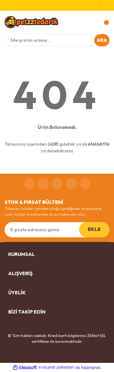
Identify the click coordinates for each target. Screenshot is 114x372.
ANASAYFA (98, 144)
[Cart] (103, 22)
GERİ (53, 144)
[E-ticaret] (56, 367)
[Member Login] (104, 5)
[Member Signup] (95, 5)
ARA (102, 40)
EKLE (94, 229)
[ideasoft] (25, 367)
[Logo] (31, 21)
